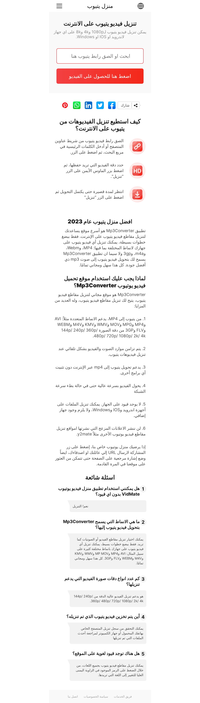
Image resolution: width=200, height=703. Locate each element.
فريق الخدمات (123, 696)
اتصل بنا (73, 696)
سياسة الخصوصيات (96, 696)
